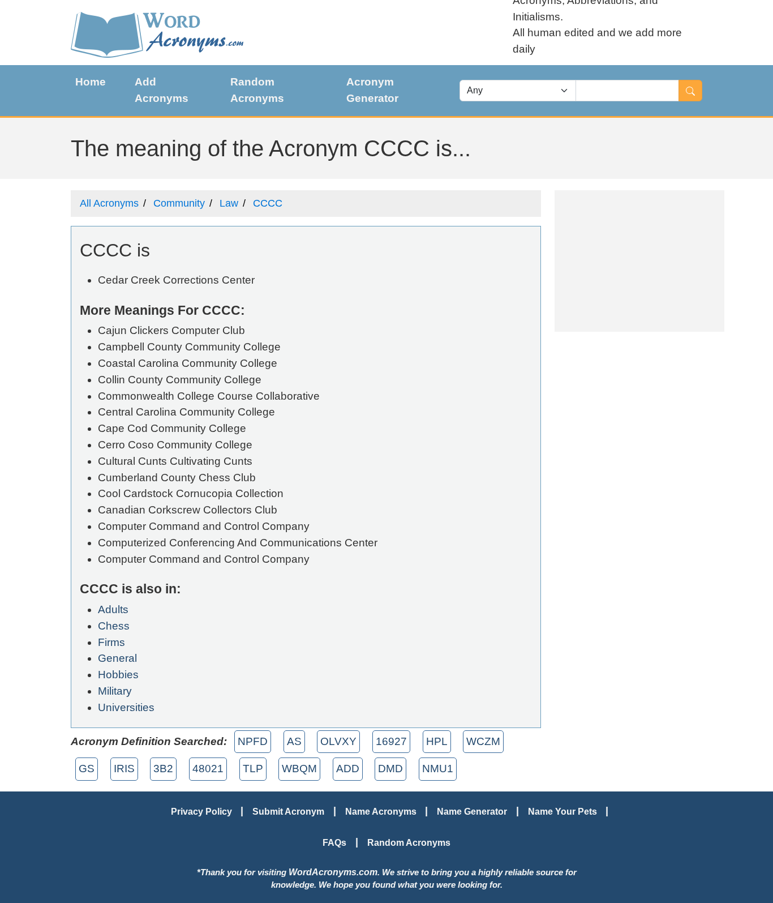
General (117, 658)
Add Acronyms (161, 90)
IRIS (124, 768)
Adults (113, 609)
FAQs (334, 842)
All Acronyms (109, 203)
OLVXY (338, 741)
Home (90, 82)
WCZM (483, 741)
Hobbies (118, 675)
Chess (114, 626)
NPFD (253, 741)
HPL (437, 741)
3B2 (163, 768)
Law (229, 203)
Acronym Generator (372, 90)
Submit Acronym (288, 811)
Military (115, 691)
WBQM (299, 768)
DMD (390, 768)
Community (179, 203)
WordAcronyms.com (333, 872)
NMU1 (437, 768)
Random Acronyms (257, 90)
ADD (347, 768)
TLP (253, 768)
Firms (111, 642)
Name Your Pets (562, 811)
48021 (208, 768)
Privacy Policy (201, 811)
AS (294, 741)
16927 (391, 741)
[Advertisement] (639, 261)
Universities (126, 707)
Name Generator (472, 811)
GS (87, 768)
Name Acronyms (380, 811)
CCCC (267, 203)
